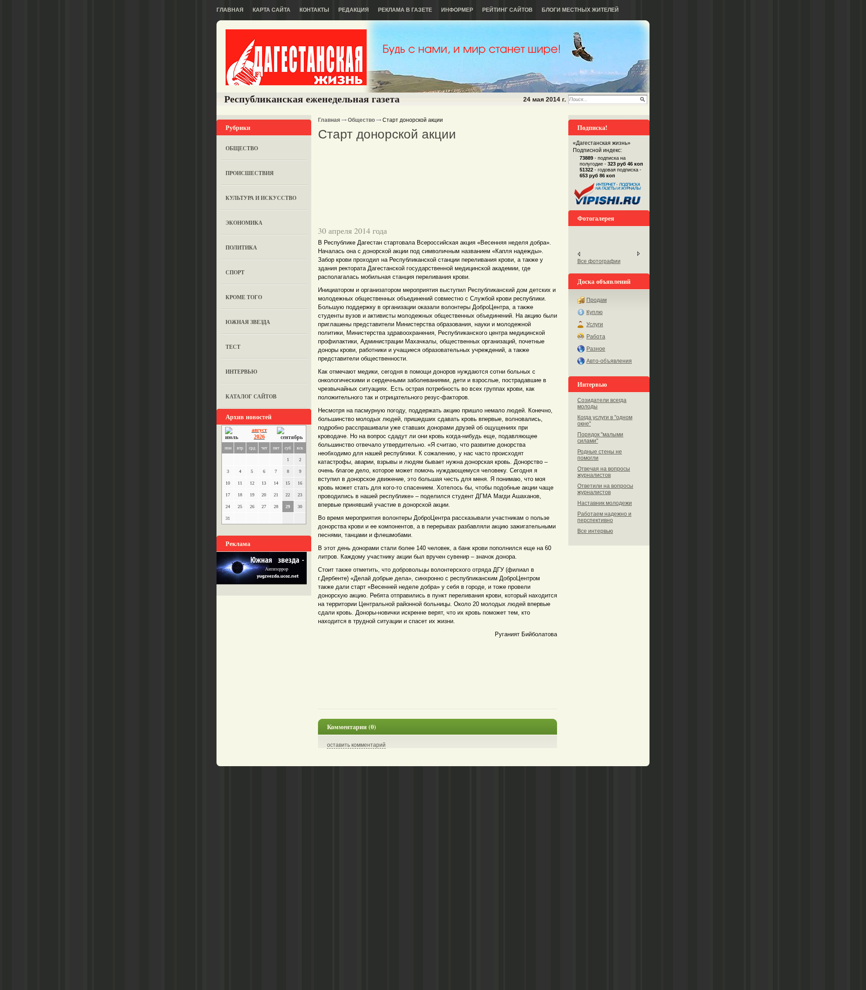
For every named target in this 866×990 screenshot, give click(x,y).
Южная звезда (248, 322)
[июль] (233, 434)
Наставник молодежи (604, 503)
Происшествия (250, 173)
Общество (242, 148)
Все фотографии (599, 261)
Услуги (594, 324)
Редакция (353, 10)
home (296, 57)
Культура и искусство (261, 198)
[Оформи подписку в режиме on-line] (608, 205)
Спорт (235, 272)
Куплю (594, 312)
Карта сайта (271, 10)
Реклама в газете (405, 10)
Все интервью (595, 531)
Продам (596, 300)
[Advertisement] (423, 157)
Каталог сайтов (251, 396)
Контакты (314, 10)
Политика (241, 247)
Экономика (244, 223)
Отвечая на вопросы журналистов (603, 472)
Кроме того (244, 297)
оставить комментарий (356, 745)
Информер (457, 10)
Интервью (242, 371)
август (259, 430)
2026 (259, 437)
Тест (233, 347)
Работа (595, 336)
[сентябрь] (290, 434)
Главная (230, 10)
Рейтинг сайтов (507, 10)
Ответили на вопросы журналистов (605, 489)
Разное (595, 349)
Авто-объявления (609, 361)
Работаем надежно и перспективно (604, 517)
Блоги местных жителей (580, 10)
